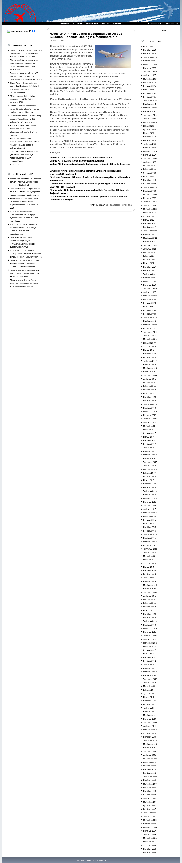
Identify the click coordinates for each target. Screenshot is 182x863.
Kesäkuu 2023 (149, 183)
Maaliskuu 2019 (150, 367)
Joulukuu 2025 (149, 75)
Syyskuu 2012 (149, 649)
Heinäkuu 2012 (149, 657)
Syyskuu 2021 (149, 259)
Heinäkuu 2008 (149, 790)
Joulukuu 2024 (149, 118)
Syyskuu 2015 (149, 519)
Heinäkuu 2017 (149, 440)
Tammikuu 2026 (150, 71)
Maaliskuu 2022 (150, 237)
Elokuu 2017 (148, 436)
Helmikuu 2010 (149, 747)
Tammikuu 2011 (150, 722)
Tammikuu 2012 (150, 678)
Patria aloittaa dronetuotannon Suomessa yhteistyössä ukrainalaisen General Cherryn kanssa (23, 130)
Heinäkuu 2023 (149, 179)
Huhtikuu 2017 (149, 451)
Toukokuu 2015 (150, 534)
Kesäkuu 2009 (149, 772)
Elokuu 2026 (148, 46)
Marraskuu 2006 (150, 819)
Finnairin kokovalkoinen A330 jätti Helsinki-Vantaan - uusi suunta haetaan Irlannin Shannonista (24, 263)
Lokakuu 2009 (149, 762)
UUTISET (77, 23)
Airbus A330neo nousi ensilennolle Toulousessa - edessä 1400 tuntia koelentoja (90, 163)
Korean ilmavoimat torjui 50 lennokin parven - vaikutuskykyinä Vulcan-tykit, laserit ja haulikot (25, 181)
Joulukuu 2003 (149, 834)
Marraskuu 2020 (150, 295)
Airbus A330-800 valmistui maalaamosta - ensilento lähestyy (81, 157)
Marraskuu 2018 (150, 382)
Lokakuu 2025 (149, 82)
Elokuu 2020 (148, 306)
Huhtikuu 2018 (149, 407)
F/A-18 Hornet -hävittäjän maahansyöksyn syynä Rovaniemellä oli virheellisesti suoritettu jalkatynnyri (22, 242)
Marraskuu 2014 (150, 555)
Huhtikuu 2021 (149, 277)
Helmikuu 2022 (149, 241)
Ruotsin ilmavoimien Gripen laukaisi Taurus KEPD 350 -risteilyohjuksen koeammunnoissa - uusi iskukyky (25, 191)
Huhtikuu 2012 (149, 668)
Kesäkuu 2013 (149, 617)
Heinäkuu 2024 (149, 136)
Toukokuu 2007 (150, 812)
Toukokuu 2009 (150, 776)
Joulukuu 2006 (149, 816)
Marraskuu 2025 (150, 78)
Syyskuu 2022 (149, 216)
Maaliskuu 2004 (150, 827)
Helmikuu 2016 (149, 501)
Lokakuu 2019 (149, 342)
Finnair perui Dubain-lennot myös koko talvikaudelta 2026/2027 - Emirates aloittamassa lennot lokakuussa (24, 64)
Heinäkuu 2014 (149, 570)
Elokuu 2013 (148, 610)
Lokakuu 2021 (149, 255)
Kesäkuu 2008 (149, 794)
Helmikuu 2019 (149, 371)
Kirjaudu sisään (97, 204)
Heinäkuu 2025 (149, 93)
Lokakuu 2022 (149, 212)
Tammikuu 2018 (150, 418)
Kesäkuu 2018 (149, 400)
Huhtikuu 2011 (149, 711)
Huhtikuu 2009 (149, 780)
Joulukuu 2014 (149, 552)
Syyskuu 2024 (149, 129)
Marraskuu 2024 (150, 122)
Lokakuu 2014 (149, 559)
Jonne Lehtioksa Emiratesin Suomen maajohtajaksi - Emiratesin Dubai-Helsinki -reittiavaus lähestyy (26, 53)
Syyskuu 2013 (149, 606)
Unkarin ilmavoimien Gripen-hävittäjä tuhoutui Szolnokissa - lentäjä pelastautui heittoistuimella (26, 118)
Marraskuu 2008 (150, 783)
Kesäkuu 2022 (149, 227)
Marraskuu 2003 (150, 838)
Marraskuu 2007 (150, 801)
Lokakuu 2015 (149, 516)
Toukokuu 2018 (150, 404)
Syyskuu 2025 (149, 85)
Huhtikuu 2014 (149, 581)
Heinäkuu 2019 (149, 353)
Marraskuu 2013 (150, 599)
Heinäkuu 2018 (149, 396)
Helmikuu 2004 (149, 830)
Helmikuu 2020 (149, 328)
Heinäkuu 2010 (149, 736)
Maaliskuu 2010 (150, 744)
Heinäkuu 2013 (149, 613)
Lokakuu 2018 (149, 386)
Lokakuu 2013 (149, 603)
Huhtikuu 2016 (149, 494)
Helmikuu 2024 (149, 154)
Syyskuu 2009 (149, 765)
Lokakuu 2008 (149, 787)
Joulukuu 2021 (149, 248)
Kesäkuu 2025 (149, 96)
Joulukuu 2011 (149, 682)
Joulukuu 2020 (149, 292)
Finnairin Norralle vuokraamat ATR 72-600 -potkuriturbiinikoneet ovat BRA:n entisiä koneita (25, 273)
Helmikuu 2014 (149, 588)
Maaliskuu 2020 (150, 324)
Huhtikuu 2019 (149, 364)
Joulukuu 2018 (149, 378)
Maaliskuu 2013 (150, 628)
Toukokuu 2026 (150, 57)
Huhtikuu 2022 (149, 234)
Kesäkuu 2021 (149, 270)
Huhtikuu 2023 (149, 190)
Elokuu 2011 (148, 696)
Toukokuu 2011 (150, 707)
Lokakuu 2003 (149, 841)
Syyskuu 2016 (149, 476)
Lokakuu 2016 (149, 472)
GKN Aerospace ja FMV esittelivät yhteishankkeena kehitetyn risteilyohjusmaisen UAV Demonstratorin (24, 156)
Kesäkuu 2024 (149, 140)
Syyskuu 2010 (149, 733)
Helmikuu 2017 (149, 458)
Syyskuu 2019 (149, 346)
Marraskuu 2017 (150, 425)
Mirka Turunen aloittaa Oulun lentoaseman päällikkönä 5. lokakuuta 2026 (22, 98)
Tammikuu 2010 (150, 751)
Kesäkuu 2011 (149, 704)
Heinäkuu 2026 (149, 49)
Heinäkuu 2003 (149, 848)
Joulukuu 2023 (149, 161)
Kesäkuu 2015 (149, 530)
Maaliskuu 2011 (150, 715)
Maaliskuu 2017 (150, 454)
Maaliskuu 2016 (150, 498)
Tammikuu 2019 (150, 375)
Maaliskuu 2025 (150, 107)
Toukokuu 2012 (150, 664)
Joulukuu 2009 (149, 754)
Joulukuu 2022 (149, 205)
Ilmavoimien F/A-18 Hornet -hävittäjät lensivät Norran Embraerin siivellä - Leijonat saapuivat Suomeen (26, 253)
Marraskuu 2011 (150, 686)
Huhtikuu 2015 (149, 537)
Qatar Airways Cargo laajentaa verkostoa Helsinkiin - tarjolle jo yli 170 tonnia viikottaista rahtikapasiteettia (24, 87)
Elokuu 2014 (148, 566)
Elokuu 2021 (148, 263)
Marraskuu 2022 (150, 208)
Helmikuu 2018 (149, 415)
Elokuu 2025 (148, 89)
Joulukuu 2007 (149, 798)
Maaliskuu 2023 (150, 194)
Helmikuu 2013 (149, 631)
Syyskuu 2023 (149, 172)
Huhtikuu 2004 (149, 823)
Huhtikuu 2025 (149, 104)
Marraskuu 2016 (150, 469)
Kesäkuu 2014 (149, 574)
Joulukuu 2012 (149, 639)
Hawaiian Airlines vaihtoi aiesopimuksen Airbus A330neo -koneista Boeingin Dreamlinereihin (85, 35)
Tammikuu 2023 (150, 201)
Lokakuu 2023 (149, 169)
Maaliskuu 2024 (150, 151)
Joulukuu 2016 (149, 465)
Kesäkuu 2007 (149, 809)
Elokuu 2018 (148, 393)
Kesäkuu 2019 (149, 357)
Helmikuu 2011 (149, 718)
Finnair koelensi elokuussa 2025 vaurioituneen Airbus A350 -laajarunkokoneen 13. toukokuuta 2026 (24, 203)
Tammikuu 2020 (150, 331)
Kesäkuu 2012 (149, 660)
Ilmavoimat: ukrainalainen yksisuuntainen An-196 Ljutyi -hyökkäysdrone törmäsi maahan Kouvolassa (24, 216)
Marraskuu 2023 (150, 165)
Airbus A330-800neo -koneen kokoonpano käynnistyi (77, 160)
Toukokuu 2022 (150, 230)
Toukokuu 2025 (150, 100)
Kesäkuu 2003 (149, 852)
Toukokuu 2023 (150, 187)
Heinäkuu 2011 (149, 700)
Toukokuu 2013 (150, 621)
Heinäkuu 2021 (149, 266)
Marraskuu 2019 (150, 338)
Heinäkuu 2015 (149, 527)
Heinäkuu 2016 (149, 483)
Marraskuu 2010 (150, 729)
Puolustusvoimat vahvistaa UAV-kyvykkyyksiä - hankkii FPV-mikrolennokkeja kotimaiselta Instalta (26, 76)
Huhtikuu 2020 (149, 321)
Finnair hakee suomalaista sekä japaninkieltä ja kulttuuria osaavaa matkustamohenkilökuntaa (24, 108)
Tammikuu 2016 (150, 505)
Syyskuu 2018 (149, 389)
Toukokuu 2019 (150, 360)
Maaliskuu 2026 (150, 64)
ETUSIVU (65, 23)
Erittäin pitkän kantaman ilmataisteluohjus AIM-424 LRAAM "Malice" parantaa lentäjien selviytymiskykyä (24, 143)
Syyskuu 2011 (149, 693)
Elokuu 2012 (148, 653)
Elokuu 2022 (148, 219)
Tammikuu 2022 (150, 245)
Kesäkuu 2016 (149, 487)
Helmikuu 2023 (149, 198)
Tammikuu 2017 (150, 461)
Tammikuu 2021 (150, 288)
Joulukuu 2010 (149, 725)
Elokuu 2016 (148, 480)
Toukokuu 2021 (150, 273)
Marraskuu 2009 (150, 758)
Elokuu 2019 (148, 349)
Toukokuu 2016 (150, 490)
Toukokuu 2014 (150, 577)
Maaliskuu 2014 (150, 584)
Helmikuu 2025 (149, 111)
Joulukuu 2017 (149, 422)
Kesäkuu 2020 (149, 313)
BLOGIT (105, 23)
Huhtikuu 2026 (149, 60)
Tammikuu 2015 (150, 548)
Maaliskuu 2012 (150, 671)
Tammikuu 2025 (150, 114)
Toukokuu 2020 (150, 317)
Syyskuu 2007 (149, 805)
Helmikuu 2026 (149, 67)
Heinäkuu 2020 (149, 310)
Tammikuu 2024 (150, 158)
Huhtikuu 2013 (149, 624)
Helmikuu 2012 (149, 675)
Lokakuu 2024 (149, 125)
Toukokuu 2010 (150, 740)
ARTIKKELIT (91, 23)
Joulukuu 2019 (149, 335)
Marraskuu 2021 (150, 252)
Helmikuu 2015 (149, 545)
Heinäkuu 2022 (149, 223)
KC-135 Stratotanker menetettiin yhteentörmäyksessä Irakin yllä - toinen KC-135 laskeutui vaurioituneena (24, 229)
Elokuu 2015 (148, 523)
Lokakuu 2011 (149, 689)
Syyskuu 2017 (149, 432)
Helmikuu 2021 (149, 284)
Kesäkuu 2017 (149, 443)
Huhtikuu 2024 (149, 147)
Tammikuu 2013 (150, 635)
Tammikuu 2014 (150, 592)
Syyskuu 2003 (149, 845)
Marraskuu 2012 (150, 642)
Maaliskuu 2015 (150, 541)
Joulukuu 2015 (149, 509)
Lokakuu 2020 (149, 299)
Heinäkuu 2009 (149, 769)
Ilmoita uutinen (16, 165)
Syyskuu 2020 (149, 302)
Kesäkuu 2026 (149, 53)
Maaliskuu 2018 (150, 411)
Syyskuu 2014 (149, 563)
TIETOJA (117, 23)
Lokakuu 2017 (149, 429)
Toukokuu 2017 (150, 447)
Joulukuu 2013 (149, 595)
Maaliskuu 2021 (150, 281)
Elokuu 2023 (148, 176)
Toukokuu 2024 (150, 143)
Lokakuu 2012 (149, 646)
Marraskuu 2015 (150, 512)
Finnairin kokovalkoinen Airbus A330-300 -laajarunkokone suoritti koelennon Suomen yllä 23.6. (24, 283)
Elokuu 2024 (148, 133)
